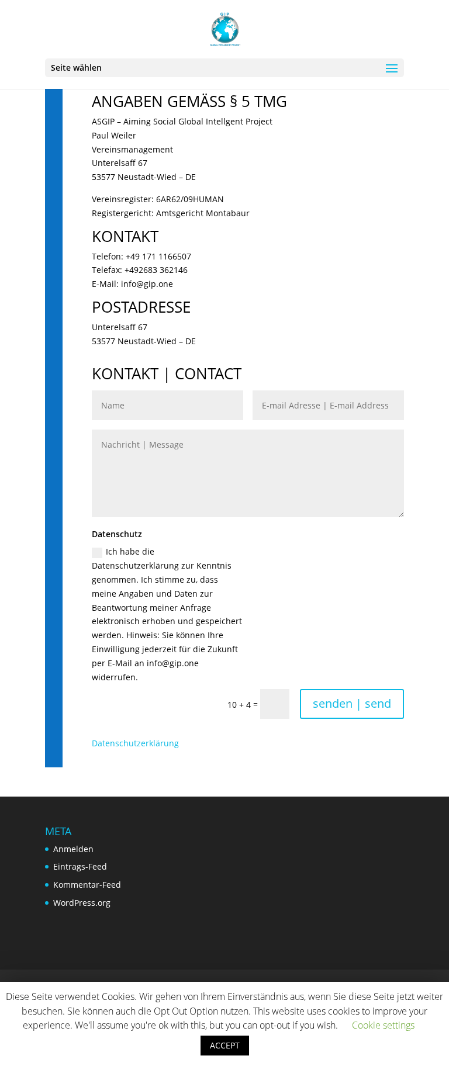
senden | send (352, 703)
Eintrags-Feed (80, 866)
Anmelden (73, 848)
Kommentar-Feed (87, 884)
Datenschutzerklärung (135, 743)
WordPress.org (81, 902)
